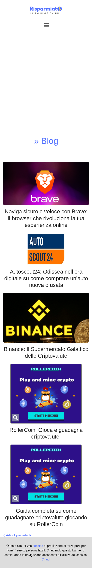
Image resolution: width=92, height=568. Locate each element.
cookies (38, 545)
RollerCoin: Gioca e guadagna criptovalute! (46, 433)
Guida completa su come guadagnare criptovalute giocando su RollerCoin (46, 517)
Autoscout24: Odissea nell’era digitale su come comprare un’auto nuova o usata (46, 278)
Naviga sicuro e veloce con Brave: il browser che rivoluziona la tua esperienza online (46, 218)
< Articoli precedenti (17, 535)
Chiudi (46, 559)
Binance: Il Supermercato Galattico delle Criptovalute (46, 352)
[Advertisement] (46, 82)
